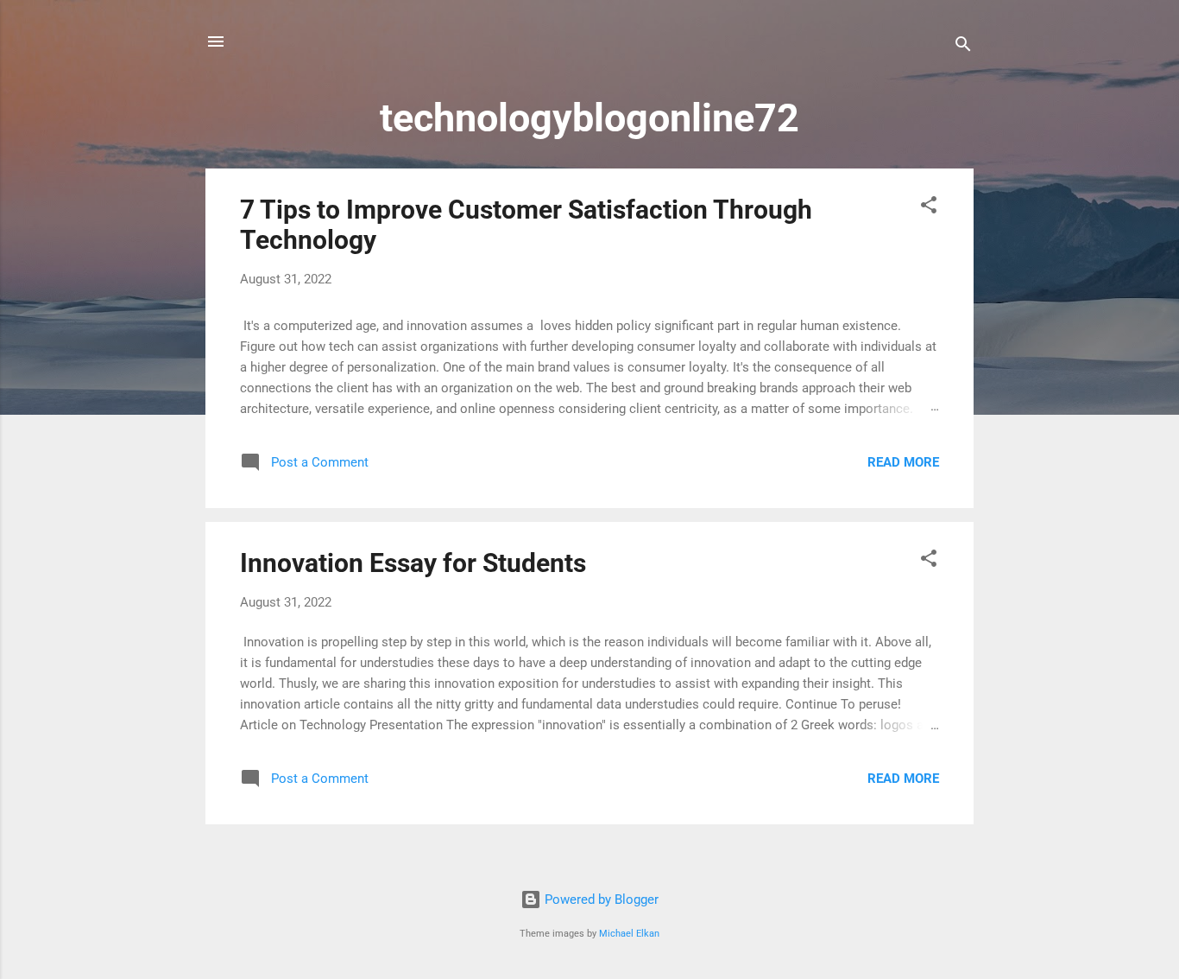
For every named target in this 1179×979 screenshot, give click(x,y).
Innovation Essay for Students (413, 563)
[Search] (963, 47)
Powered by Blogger (600, 899)
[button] (928, 207)
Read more (903, 462)
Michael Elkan (629, 933)
